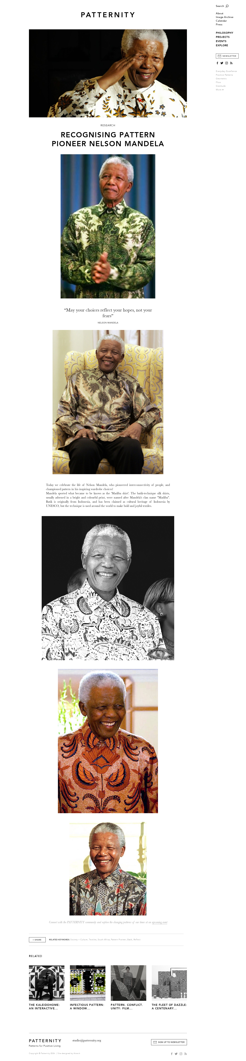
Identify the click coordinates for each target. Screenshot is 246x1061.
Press (219, 24)
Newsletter (229, 56)
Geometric (221, 78)
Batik (129, 939)
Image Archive (224, 17)
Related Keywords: (59, 940)
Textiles (93, 939)
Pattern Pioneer (118, 939)
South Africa (104, 939)
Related (35, 956)
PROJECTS (223, 37)
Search (220, 6)
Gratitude (221, 86)
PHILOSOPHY (224, 32)
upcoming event (159, 922)
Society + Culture (79, 939)
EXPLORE (222, 45)
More (219, 89)
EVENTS (221, 41)
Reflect (137, 939)
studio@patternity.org (86, 1040)
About (220, 13)
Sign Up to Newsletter (171, 1042)
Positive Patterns (224, 75)
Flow (218, 82)
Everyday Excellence (226, 71)
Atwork (77, 1053)
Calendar (221, 20)
